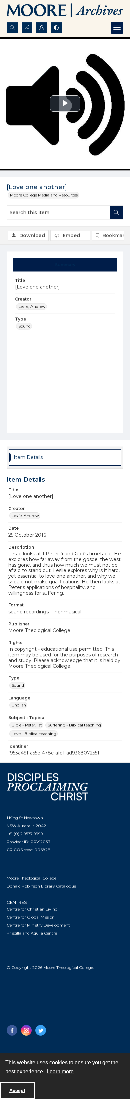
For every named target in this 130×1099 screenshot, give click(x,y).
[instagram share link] (26, 1030)
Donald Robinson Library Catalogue (41, 886)
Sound (24, 326)
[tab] (65, 264)
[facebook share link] (12, 1030)
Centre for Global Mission (31, 917)
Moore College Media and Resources (44, 194)
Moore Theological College (31, 878)
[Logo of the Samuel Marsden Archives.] (65, 11)
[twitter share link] (40, 1030)
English (19, 704)
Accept (17, 1090)
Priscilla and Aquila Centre (32, 933)
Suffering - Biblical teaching (74, 724)
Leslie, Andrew (32, 306)
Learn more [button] (60, 1071)
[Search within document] (116, 212)
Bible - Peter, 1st (27, 724)
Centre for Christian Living (32, 909)
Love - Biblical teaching (34, 733)
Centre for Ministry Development (38, 925)
